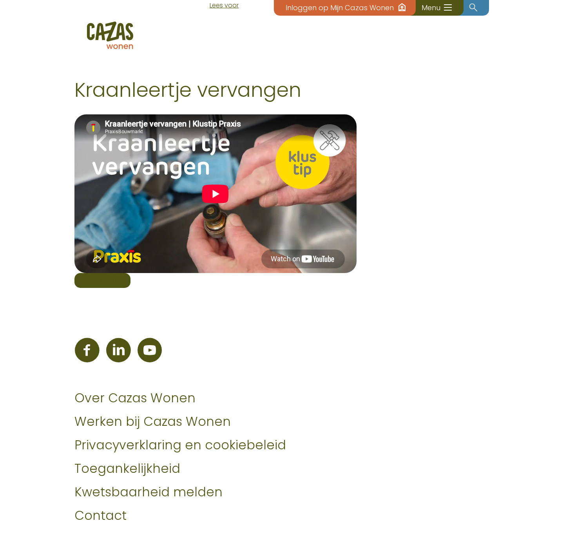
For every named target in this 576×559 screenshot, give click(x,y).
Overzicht (102, 280)
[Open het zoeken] (473, 8)
